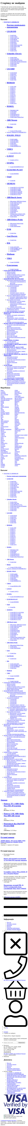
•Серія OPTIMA (14, 140)
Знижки (4, 800)
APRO (2, 423)
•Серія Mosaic (13, 39)
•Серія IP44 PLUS (14, 114)
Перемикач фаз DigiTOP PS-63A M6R (14, 825)
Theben (16, 428)
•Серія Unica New (14, 63)
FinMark (3, 464)
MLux (16, 404)
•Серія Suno (13, 49)
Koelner (17, 394)
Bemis (2, 428)
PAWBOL (17, 410)
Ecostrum (3, 446)
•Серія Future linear (15, 208)
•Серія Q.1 (12, 88)
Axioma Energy (4, 426)
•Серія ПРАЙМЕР (15, 249)
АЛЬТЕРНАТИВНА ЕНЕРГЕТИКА (14, 379)
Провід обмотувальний (13, 277)
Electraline (3, 450)
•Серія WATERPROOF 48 (16, 166)
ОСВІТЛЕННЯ (8, 365)
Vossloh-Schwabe (19, 443)
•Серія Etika (13, 48)
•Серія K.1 (12, 97)
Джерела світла (11, 376)
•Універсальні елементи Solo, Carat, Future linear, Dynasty (17, 214)
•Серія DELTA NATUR (16, 191)
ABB (2, 419)
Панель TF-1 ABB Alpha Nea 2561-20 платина (14, 805)
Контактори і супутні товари (17, 301)
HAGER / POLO (5, 414)
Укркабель (17, 464)
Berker (2, 401)
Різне (8, 364)
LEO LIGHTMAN (19, 397)
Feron (2, 416)
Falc (2, 461)
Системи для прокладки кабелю (15, 322)
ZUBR (2, 403)
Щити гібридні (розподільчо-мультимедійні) (14, 329)
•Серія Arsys (13, 103)
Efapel (2, 447)
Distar (2, 442)
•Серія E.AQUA (14, 160)
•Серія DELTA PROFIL (16, 193)
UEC (16, 433)
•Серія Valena (13, 43)
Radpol (16, 414)
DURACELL (4, 443)
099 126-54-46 (14, 980)
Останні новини (7, 837)
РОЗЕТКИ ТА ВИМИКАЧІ (11, 22)
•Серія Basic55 (14, 205)
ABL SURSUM (5, 421)
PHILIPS (17, 411)
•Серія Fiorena (13, 144)
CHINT (3, 433)
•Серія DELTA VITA (15, 194)
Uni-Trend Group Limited (21, 435)
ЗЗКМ (2, 410)
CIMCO (3, 435)
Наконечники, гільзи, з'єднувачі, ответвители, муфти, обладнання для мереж (16, 319)
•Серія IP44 (13, 113)
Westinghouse (18, 447)
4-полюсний (13, 291)
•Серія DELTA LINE (15, 189)
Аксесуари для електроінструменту (16, 359)
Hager (2, 390)
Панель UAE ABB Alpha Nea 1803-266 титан (14, 815)
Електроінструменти (12, 357)
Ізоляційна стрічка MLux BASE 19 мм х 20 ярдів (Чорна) (15, 872)
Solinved (17, 421)
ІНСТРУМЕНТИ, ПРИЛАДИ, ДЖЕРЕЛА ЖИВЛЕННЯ (15, 1090)
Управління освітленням (13, 375)
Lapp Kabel (17, 396)
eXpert (2, 457)
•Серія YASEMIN (14, 262)
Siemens (17, 419)
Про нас (9, 922)
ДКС (16, 450)
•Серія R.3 (12, 92)
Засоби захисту (11, 361)
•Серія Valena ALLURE (16, 45)
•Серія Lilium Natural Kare (17, 117)
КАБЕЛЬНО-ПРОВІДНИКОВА (13, 270)
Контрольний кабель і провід (14, 276)
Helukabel (17, 391)
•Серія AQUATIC (14, 247)
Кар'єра (9, 926)
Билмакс (17, 449)
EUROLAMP (4, 455)
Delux (2, 437)
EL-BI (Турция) (5, 449)
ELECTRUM (4, 451)
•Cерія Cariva (13, 50)
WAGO (16, 444)
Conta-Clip (3, 436)
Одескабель (18, 457)
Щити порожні (11, 334)
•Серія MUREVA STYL (16, 60)
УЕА (16, 461)
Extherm (3, 458)
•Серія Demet (13, 72)
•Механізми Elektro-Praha (16, 223)
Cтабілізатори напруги (13, 309)
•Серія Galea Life (14, 38)
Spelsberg (17, 422)
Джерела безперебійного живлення (16, 382)
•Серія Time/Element (15, 226)
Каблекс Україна (5, 412)
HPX (2, 415)
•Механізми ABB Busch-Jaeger (18, 201)
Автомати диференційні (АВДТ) (18, 297)
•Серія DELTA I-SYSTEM (17, 187)
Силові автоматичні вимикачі (18, 294)
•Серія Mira (13, 77)
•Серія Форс (13, 251)
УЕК (16, 462)
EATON (3, 444)
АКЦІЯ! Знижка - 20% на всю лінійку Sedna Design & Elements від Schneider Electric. (13, 841)
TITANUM (17, 430)
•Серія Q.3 (12, 89)
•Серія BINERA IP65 (15, 153)
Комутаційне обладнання (13, 299)
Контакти (9, 925)
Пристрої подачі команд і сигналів (16, 308)
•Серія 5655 (13, 143)
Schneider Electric (5, 400)
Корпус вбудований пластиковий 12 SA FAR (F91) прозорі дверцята (15, 859)
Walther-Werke (18, 446)
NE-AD (17, 405)
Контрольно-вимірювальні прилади (16, 280)
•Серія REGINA (14, 142)
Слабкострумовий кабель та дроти (16, 274)
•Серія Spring (13, 216)
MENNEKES (18, 400)
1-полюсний (13, 287)
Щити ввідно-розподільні (13, 327)
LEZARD (3, 393)
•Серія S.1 (12, 93)
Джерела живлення (12, 362)
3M (1, 418)
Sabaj (16, 415)
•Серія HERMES (14, 173)
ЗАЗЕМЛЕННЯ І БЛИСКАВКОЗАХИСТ (15, 344)
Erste (2, 454)
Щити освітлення (11, 333)
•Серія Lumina (13, 139)
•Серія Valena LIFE (15, 46)
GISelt (16, 390)
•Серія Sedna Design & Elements (18, 61)
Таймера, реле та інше (16, 306)
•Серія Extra (13, 240)
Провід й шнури (11, 273)
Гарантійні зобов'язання (13, 928)
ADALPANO (4, 422)
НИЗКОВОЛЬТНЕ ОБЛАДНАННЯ (14, 279)
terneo (16, 426)
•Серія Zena (13, 233)
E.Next (2, 396)
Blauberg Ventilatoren (6, 429)
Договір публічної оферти (14, 929)
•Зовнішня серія (14, 110)
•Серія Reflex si (14, 211)
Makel (2, 405)
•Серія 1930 (13, 86)
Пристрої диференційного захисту (16, 295)
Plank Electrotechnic (20, 412)
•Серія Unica (13, 66)
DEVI (2, 439)
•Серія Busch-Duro (15, 207)
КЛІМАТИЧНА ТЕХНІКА (11, 340)
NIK (2, 404)
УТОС (16, 465)
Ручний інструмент (12, 358)
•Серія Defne (13, 111)
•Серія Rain (13, 78)
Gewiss (2, 467)
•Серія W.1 (13, 95)
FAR (2, 462)
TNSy (16, 432)
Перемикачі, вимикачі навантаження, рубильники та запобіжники (18, 304)
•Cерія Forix (13, 35)
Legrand (3, 391)
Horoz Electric (18, 393)
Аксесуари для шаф (12, 336)
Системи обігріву (11, 341)
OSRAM (17, 408)
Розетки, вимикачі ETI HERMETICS (16, 132)
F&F (2, 460)
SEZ (16, 418)
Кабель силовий (11, 272)
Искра (16, 453)
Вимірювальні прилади (16, 284)
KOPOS (3, 397)
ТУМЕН (17, 460)
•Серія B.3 (12, 100)
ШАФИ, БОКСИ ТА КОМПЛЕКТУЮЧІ (15, 323)
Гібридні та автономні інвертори (15, 380)
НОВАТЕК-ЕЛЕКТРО (21, 455)
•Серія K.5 (12, 99)
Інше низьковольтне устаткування (16, 311)
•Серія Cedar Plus (14, 59)
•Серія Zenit (13, 124)
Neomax (17, 407)
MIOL (16, 403)
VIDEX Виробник (19, 437)
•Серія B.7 (12, 102)
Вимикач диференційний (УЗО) (18, 298)
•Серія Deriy (13, 74)
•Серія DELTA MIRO (15, 190)
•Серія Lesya (13, 75)
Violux (16, 439)
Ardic (2, 425)
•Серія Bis (12, 180)
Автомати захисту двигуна (17, 292)
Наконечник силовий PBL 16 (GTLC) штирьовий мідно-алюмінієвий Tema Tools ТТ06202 (15, 886)
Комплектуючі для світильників (15, 377)
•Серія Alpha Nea (14, 204)
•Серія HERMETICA (15, 146)
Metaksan (17, 401)
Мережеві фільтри (11, 350)
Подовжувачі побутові (13, 352)
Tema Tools (17, 423)
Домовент (17, 451)
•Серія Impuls (13, 209)
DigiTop (3, 440)
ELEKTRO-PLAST (6, 453)
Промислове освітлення (13, 373)
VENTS (17, 436)
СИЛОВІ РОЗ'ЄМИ (9, 345)
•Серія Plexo (13, 42)
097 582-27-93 (7, 980)
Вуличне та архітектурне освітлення (16, 366)
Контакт (17, 454)
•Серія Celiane (13, 36)
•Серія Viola (13, 79)
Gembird (3, 465)
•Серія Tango (13, 225)
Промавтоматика (19, 458)
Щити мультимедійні (12, 331)
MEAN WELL (18, 398)
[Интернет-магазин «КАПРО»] (12, 897)
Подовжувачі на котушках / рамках (16, 351)
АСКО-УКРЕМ (5, 407)
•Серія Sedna (13, 64)
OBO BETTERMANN (6, 398)
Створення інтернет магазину (8, 1120)
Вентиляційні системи (13, 343)
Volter (16, 442)
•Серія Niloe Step (14, 41)
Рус (7, 1027)
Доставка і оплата (11, 924)
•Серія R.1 (12, 90)
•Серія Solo (13, 212)
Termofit (17, 425)
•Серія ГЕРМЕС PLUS (16, 248)
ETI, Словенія (4, 394)
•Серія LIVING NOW (15, 131)
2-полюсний (13, 288)
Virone (16, 440)
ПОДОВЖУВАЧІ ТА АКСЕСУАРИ (14, 347)
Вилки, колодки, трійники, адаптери (16, 348)
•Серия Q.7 (13, 96)
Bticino (2, 430)
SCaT (16, 416)
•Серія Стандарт (14, 269)
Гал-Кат (3, 411)
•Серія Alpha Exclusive (16, 202)
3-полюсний (13, 290)
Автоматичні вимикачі (13, 286)
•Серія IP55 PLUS (14, 115)
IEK (2, 408)
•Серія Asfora (13, 57)
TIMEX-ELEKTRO (20, 429)
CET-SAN (3, 432)
